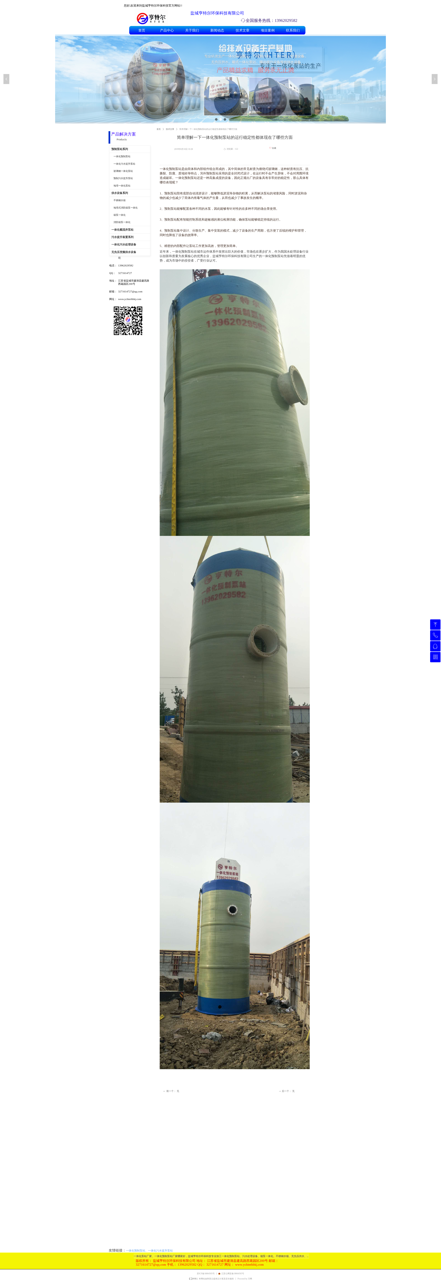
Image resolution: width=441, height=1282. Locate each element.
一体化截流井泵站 (122, 229)
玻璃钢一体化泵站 (123, 171)
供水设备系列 (119, 192)
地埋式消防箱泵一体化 (126, 207)
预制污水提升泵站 (123, 178)
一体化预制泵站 (122, 156)
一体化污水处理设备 (123, 244)
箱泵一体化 (120, 215)
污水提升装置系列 (122, 237)
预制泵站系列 (119, 149)
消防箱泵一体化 (122, 222)
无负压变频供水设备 (123, 252)
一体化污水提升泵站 (124, 164)
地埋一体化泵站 (122, 185)
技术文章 (170, 129)
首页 (159, 129)
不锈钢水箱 (120, 200)
